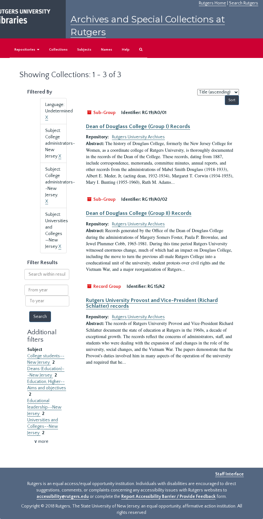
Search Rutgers (243, 3)
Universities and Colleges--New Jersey (42, 426)
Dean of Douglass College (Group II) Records (138, 213)
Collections (58, 50)
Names (106, 50)
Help (126, 50)
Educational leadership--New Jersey (44, 407)
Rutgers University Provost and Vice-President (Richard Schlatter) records (152, 303)
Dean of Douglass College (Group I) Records (138, 126)
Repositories (25, 50)
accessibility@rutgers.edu (63, 496)
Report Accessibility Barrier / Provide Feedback (168, 496)
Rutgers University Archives (138, 137)
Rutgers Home (212, 3)
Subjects (84, 50)
